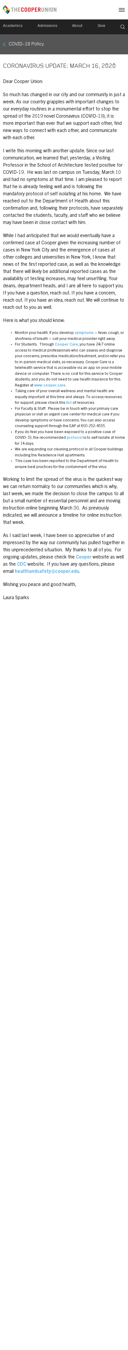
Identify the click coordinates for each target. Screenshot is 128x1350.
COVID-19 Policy (26, 44)
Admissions (47, 26)
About (77, 26)
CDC (21, 564)
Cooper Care (66, 345)
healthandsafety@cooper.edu (47, 571)
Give (101, 26)
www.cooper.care (49, 386)
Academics (12, 26)
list (69, 403)
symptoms (84, 333)
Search (122, 26)
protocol (74, 438)
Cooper (83, 557)
